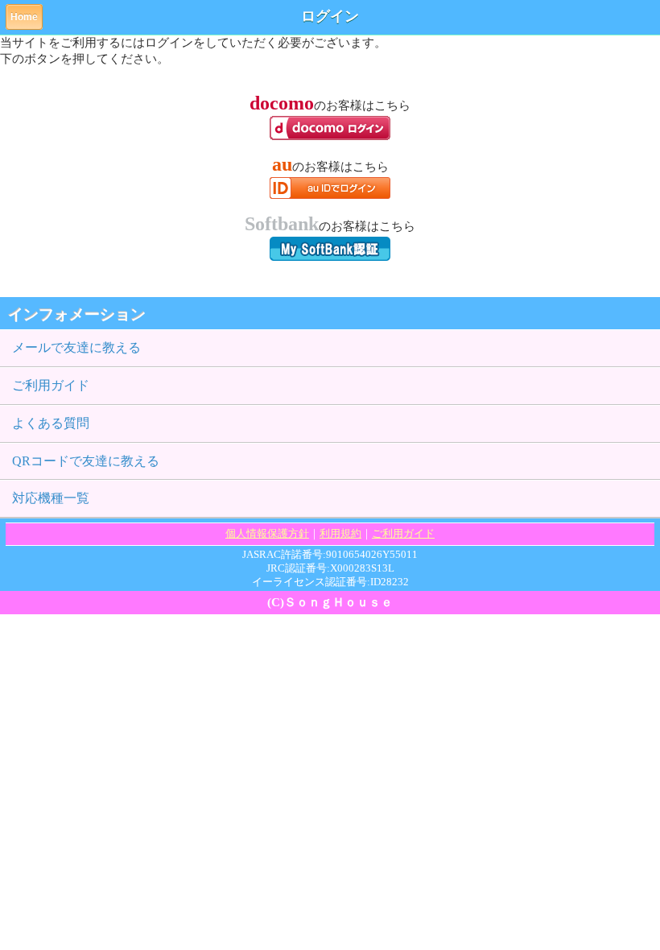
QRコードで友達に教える (85, 461)
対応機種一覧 (50, 498)
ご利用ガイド (50, 385)
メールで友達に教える (76, 347)
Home (24, 17)
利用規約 (340, 533)
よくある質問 (50, 423)
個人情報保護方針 (267, 533)
